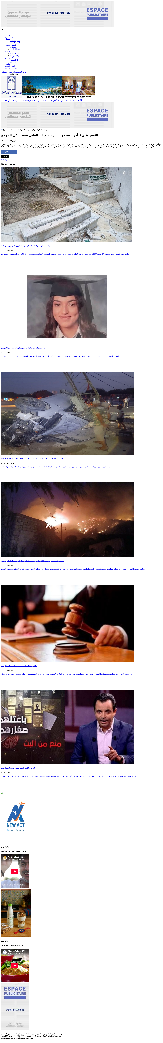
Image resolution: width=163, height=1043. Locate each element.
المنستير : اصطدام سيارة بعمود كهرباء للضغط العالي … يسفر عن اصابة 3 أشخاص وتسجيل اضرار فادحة (32, 458)
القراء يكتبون (10, 66)
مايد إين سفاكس (11, 68)
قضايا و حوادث (10, 45)
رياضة (7, 51)
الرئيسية (8, 34)
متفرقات (13, 47)
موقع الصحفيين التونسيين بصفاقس (13, 72)
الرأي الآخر (14, 60)
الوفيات (8, 64)
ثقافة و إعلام (10, 58)
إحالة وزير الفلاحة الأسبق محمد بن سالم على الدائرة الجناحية (19, 666)
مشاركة (6, 152)
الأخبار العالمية (15, 41)
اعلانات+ (33, 100)
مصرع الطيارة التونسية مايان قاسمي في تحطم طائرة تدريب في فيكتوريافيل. (24, 348)
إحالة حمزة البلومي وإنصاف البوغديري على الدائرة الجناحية (18, 768)
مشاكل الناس (15, 49)
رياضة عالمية (14, 53)
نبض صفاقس (10, 37)
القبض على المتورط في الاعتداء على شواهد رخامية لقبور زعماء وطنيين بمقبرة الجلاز (26, 246)
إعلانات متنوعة (41, 100)
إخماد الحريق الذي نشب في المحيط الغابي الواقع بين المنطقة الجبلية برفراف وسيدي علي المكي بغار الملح (33, 561)
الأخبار (7, 39)
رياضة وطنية (14, 55)
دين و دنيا (13, 62)
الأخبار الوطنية (15, 43)
